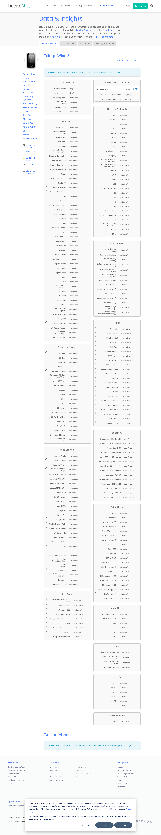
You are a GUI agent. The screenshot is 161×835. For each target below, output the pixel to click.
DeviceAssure (13, 773)
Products (52, 6)
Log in (50, 72)
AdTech (53, 767)
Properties (85, 43)
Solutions (66, 6)
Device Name (30, 74)
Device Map (13, 777)
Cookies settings (85, 825)
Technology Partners (125, 773)
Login (127, 6)
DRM (25, 130)
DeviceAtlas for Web (16, 767)
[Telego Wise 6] (37, 59)
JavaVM (27, 134)
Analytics (54, 773)
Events (119, 780)
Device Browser (84, 30)
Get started (140, 6)
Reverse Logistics (83, 773)
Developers (90, 6)
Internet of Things (58, 777)
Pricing (78, 6)
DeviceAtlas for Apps (16, 770)
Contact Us (121, 787)
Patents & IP (122, 777)
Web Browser (30, 107)
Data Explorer (110, 30)
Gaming (79, 770)
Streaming (28, 119)
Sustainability (30, 103)
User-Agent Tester (104, 43)
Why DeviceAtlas (124, 770)
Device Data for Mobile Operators (110, 745)
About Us (120, 767)
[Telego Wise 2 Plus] (24, 59)
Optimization (55, 770)
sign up (59, 72)
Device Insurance (83, 777)
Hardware (28, 85)
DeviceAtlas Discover (17, 780)
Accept (104, 825)
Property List (56, 36)
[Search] (151, 7)
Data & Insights (108, 6)
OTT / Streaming (57, 780)
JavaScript (28, 115)
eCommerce (81, 767)
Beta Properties (31, 138)
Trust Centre (122, 783)
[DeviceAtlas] (19, 7)
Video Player (29, 123)
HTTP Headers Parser (104, 36)
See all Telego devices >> (129, 60)
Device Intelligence (16, 806)
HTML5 (26, 111)
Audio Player (29, 126)
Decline (123, 825)
